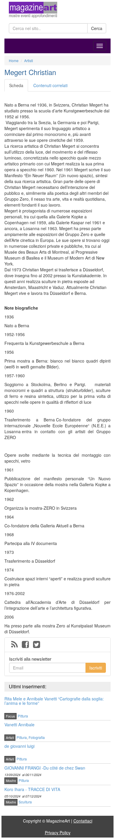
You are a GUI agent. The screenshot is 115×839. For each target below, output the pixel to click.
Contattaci (82, 821)
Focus (10, 716)
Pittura (23, 715)
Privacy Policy (57, 832)
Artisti (10, 737)
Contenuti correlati (50, 85)
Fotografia (37, 737)
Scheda (16, 85)
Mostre (11, 780)
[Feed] (14, 645)
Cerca (96, 28)
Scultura (25, 801)
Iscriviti (95, 668)
